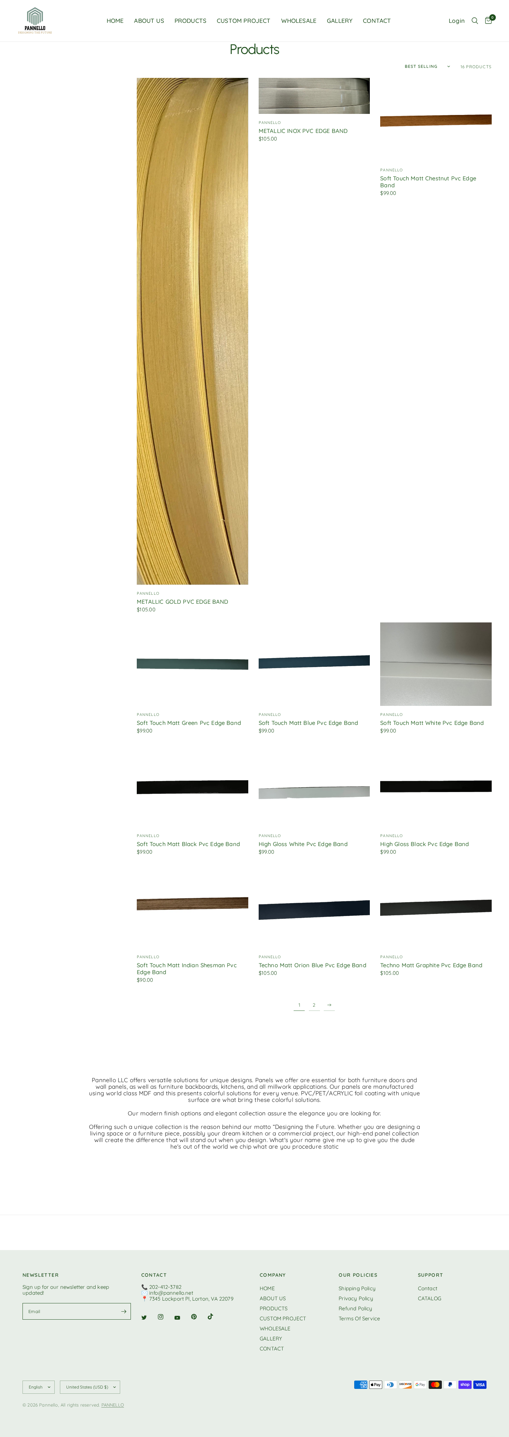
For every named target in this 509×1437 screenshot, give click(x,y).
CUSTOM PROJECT (243, 20)
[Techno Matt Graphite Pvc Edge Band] (436, 906)
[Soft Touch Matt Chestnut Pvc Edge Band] (436, 119)
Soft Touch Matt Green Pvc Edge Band (189, 722)
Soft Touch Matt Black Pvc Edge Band (188, 844)
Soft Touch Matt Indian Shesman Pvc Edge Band (187, 969)
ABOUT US (149, 20)
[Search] (475, 21)
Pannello (148, 593)
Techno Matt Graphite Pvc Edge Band (431, 965)
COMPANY (273, 1275)
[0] (487, 21)
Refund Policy (355, 1308)
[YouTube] (182, 1317)
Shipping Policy (357, 1288)
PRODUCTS (190, 20)
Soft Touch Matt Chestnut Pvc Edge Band (428, 182)
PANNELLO (112, 1405)
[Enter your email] (124, 1311)
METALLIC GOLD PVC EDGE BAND (183, 601)
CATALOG (429, 1298)
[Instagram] (165, 1316)
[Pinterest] (198, 1316)
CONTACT (377, 20)
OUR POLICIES (358, 1275)
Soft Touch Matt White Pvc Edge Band (432, 722)
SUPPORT (431, 1275)
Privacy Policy (356, 1298)
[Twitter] (149, 1317)
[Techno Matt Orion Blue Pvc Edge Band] (314, 906)
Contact (427, 1288)
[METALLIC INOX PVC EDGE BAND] (314, 96)
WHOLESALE (299, 20)
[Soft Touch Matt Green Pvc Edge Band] (192, 664)
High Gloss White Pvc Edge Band (303, 844)
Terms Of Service (359, 1318)
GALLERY (339, 20)
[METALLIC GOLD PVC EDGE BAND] (192, 331)
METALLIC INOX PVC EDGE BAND (303, 130)
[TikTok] (215, 1316)
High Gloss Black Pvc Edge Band (424, 844)
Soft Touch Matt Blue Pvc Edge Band (308, 722)
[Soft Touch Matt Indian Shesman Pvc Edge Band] (192, 906)
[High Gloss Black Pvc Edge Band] (436, 785)
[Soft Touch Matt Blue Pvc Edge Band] (314, 664)
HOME (115, 20)
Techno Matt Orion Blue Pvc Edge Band (312, 965)
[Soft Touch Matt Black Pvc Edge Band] (192, 785)
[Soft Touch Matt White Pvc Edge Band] (436, 664)
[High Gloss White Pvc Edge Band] (314, 785)
